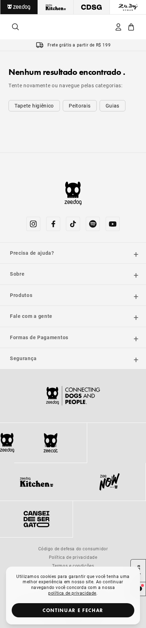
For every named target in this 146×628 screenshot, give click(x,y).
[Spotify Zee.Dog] (93, 224)
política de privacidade (72, 593)
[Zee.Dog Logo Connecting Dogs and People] (73, 396)
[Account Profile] (118, 27)
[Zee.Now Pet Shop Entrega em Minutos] (109, 482)
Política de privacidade (73, 557)
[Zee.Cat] (50, 443)
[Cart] (131, 27)
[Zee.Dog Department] (19, 7)
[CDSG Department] (92, 7)
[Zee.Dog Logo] (7, 443)
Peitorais (79, 105)
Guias (113, 105)
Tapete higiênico (34, 105)
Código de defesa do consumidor (73, 548)
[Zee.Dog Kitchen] (36, 481)
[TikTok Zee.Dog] (73, 224)
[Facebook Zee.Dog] (53, 224)
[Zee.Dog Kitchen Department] (56, 7)
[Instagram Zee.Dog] (33, 224)
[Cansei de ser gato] (36, 519)
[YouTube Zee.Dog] (113, 224)
